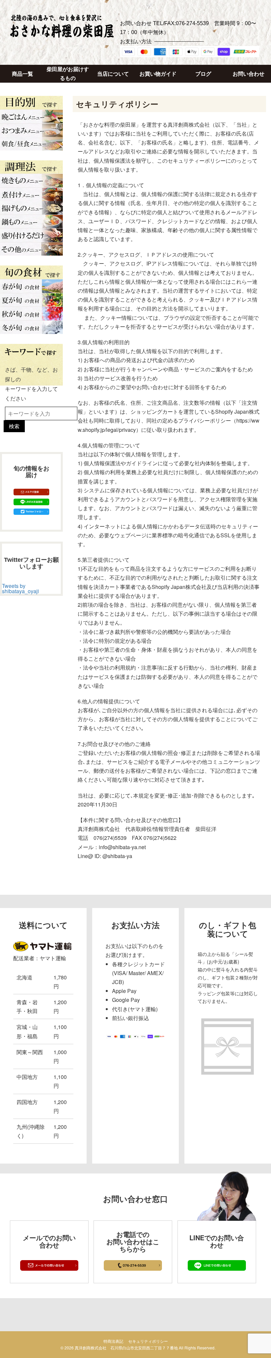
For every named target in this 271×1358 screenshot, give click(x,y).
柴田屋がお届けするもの (68, 73)
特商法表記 (113, 1341)
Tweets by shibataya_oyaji (20, 588)
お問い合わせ (248, 74)
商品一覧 (22, 74)
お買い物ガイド (157, 74)
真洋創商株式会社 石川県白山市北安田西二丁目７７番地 (126, 1347)
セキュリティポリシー (148, 1341)
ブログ (203, 74)
